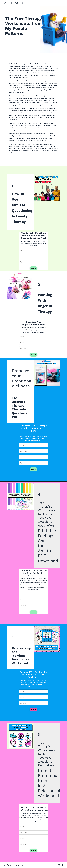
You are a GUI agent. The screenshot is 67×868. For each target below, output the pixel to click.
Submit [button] (33, 268)
